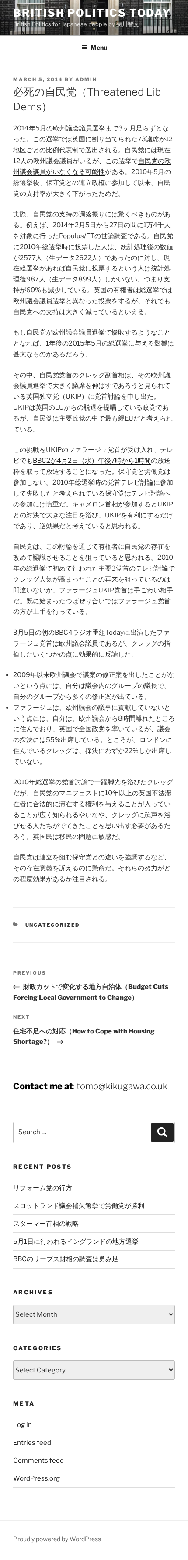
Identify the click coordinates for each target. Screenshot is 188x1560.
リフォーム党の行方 (42, 1188)
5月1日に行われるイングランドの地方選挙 (76, 1241)
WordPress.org (36, 1478)
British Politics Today (92, 13)
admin (86, 79)
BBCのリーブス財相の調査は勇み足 (65, 1259)
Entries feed (32, 1443)
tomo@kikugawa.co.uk (122, 1086)
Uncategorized (52, 925)
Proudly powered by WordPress (57, 1539)
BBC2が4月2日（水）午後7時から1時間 (92, 461)
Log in (22, 1425)
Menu (99, 47)
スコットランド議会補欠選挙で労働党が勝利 (78, 1206)
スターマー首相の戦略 (46, 1224)
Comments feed (38, 1460)
